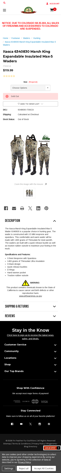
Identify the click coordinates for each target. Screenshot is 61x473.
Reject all (24, 468)
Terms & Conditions (21, 443)
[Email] (14, 208)
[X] (30, 208)
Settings (8, 468)
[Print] (22, 208)
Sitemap (7, 443)
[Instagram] (40, 424)
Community (11, 351)
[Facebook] (6, 208)
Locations (10, 358)
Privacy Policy (38, 443)
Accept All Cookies (44, 468)
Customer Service (15, 344)
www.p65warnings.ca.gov (30, 296)
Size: (31, 82)
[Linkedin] (38, 208)
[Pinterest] (46, 208)
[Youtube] (21, 424)
